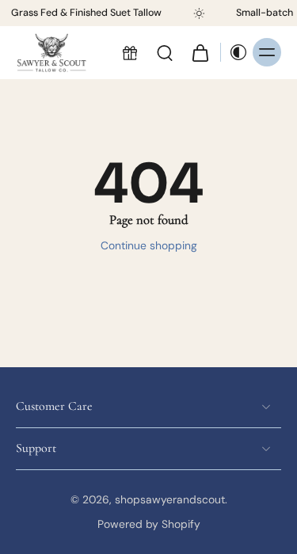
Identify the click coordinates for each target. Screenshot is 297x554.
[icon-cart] (199, 53)
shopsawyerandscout (170, 499)
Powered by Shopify (148, 524)
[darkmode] (234, 53)
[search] (164, 53)
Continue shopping (149, 245)
